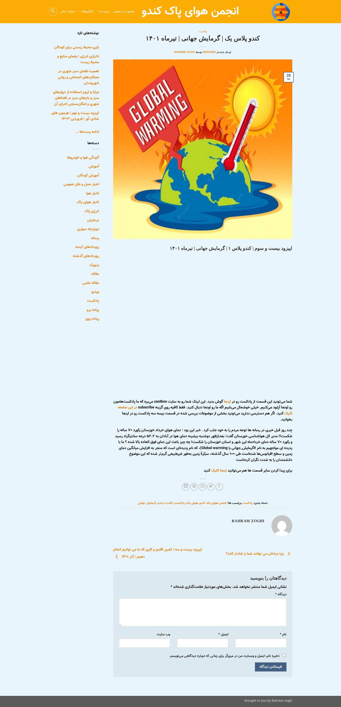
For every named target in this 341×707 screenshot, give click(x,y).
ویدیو (95, 292)
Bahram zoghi (282, 700)
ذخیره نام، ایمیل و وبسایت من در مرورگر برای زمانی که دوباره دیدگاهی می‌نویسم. (224, 655)
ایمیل (223, 634)
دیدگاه (280, 594)
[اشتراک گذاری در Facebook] (219, 487)
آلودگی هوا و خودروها (83, 157)
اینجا (227, 401)
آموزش (94, 166)
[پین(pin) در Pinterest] (194, 487)
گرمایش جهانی (147, 503)
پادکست (203, 31)
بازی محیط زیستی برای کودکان (76, 47)
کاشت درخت (165, 503)
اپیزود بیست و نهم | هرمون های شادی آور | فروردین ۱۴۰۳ (75, 116)
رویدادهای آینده (87, 247)
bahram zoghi (184, 52)
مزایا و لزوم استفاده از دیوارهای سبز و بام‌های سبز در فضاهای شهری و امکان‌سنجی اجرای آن (76, 98)
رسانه (95, 238)
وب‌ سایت (163, 634)
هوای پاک (192, 503)
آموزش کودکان (88, 175)
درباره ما (105, 11)
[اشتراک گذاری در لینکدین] (186, 487)
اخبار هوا (92, 193)
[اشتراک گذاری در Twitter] (211, 487)
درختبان (93, 220)
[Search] (53, 11)
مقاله (95, 274)
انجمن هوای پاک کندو (213, 503)
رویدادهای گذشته (86, 256)
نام (283, 634)
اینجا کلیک (219, 470)
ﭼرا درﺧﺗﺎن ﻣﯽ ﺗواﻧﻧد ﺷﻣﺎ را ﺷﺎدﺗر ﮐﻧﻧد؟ (255, 554)
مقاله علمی (90, 283)
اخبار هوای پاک (88, 202)
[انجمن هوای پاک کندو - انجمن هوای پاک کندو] (269, 11)
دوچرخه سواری (88, 229)
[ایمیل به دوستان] (202, 487)
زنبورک (94, 265)
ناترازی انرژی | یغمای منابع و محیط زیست (78, 59)
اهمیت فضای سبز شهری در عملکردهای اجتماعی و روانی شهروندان (78, 77)
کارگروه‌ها (87, 11)
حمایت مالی (67, 11)
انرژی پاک (91, 211)
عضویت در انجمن (124, 11)
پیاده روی (92, 319)
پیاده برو (93, 310)
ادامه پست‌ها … (87, 132)
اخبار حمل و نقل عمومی (81, 184)
